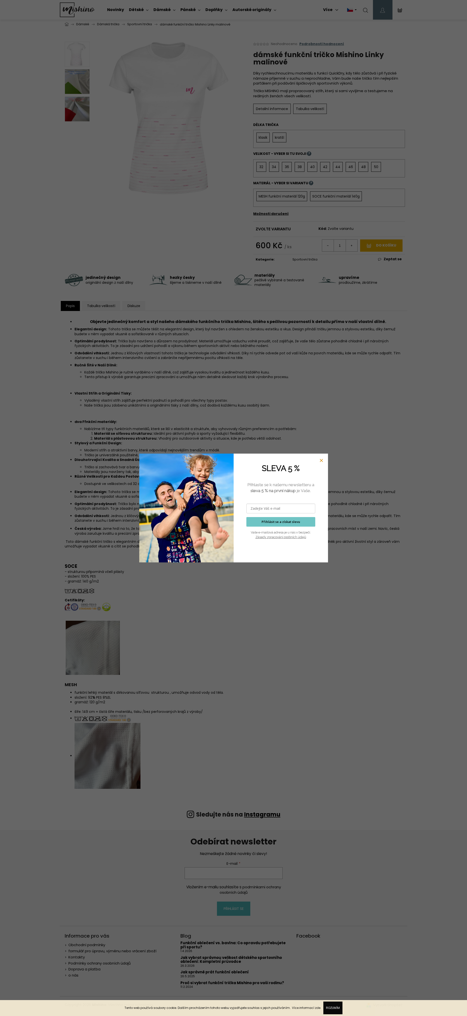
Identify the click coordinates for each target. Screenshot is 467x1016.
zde (317, 1008)
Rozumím (333, 1008)
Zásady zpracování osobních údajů (280, 537)
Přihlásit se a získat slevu (281, 522)
